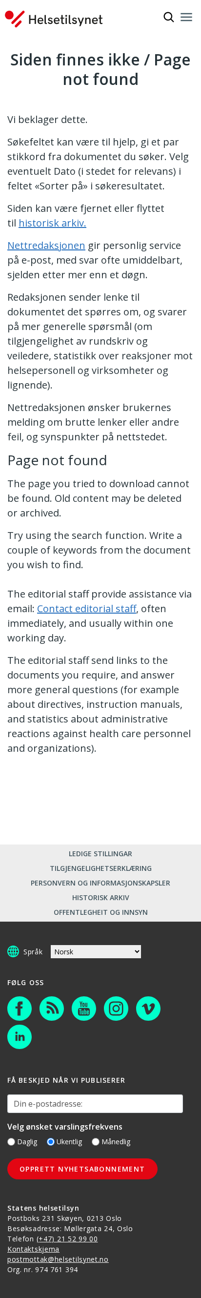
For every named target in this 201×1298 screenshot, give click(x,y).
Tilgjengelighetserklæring (101, 868)
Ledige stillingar (100, 853)
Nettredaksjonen (46, 245)
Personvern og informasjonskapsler (100, 882)
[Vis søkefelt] (169, 17)
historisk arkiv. (52, 222)
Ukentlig (69, 1141)
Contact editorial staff (86, 608)
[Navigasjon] (186, 17)
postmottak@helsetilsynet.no (58, 1259)
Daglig (27, 1141)
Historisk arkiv (100, 897)
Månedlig (115, 1141)
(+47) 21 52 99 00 (67, 1238)
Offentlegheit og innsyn (101, 912)
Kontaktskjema (33, 1249)
